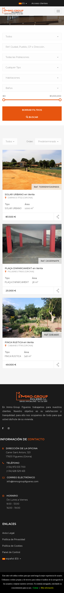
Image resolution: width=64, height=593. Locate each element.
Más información (47, 588)
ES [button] (23, 3)
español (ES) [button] (12, 558)
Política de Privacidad (13, 539)
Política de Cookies (12, 546)
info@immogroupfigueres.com (22, 481)
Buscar (33, 117)
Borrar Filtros (32, 110)
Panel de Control (11, 552)
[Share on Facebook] (58, 217)
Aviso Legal (8, 533)
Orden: (29, 141)
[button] (32, 36)
